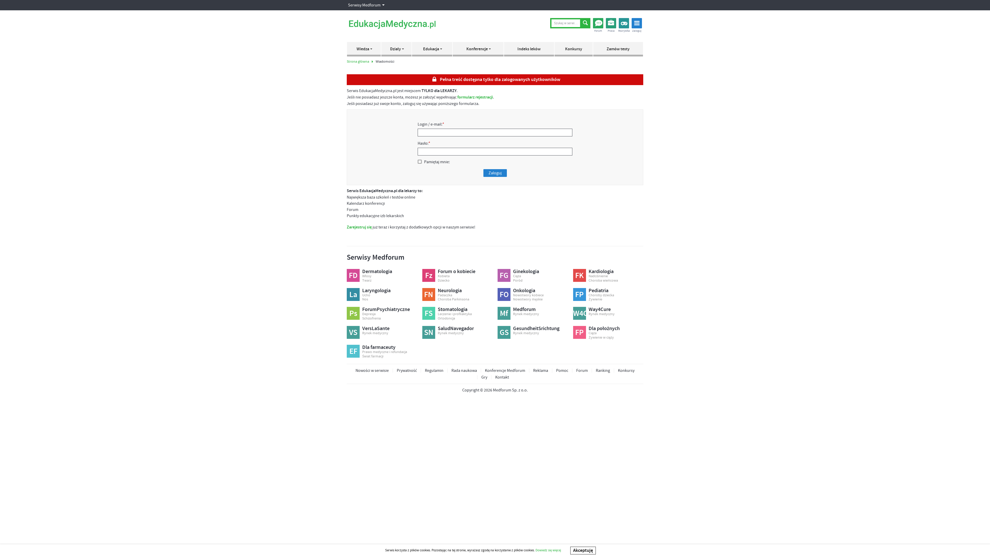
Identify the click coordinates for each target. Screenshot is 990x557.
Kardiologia (601, 271)
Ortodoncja (446, 318)
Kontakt (502, 377)
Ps (353, 313)
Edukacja (431, 49)
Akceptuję (583, 550)
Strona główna (358, 61)
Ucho (366, 295)
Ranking (603, 370)
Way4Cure (600, 309)
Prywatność (407, 370)
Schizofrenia (371, 318)
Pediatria (598, 290)
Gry (484, 377)
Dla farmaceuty (378, 347)
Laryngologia (376, 290)
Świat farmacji (372, 356)
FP (579, 295)
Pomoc (562, 370)
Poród (518, 280)
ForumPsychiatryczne (386, 309)
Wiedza (363, 49)
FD (353, 276)
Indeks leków (529, 49)
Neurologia (450, 290)
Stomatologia (452, 309)
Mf (504, 313)
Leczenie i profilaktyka (455, 314)
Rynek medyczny (526, 314)
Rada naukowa (464, 370)
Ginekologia (526, 271)
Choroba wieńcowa (603, 280)
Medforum (524, 309)
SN (428, 332)
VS (353, 332)
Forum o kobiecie (456, 271)
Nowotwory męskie (528, 299)
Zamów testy (618, 49)
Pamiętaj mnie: (437, 162)
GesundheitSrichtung (536, 328)
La (353, 295)
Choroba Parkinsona (453, 299)
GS (504, 332)
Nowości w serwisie (372, 370)
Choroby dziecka (601, 295)
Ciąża (517, 276)
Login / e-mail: (431, 124)
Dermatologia (377, 271)
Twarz (367, 280)
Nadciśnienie (598, 276)
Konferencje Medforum (505, 370)
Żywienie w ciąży (601, 337)
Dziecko (444, 280)
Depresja (369, 314)
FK (579, 276)
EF (353, 351)
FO (504, 295)
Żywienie (595, 299)
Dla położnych (604, 328)
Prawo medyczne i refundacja (384, 352)
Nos (365, 299)
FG (504, 276)
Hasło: (424, 143)
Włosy (367, 276)
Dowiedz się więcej (548, 550)
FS (429, 313)
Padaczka (445, 295)
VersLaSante (376, 328)
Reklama (540, 370)
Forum (582, 370)
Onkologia (524, 290)
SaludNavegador (456, 328)
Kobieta (444, 276)
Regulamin (434, 370)
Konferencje (477, 49)
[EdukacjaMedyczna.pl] (392, 24)
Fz (428, 276)
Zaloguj (495, 173)
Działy (395, 49)
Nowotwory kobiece (528, 295)
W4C (579, 313)
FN (428, 295)
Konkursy (573, 49)
